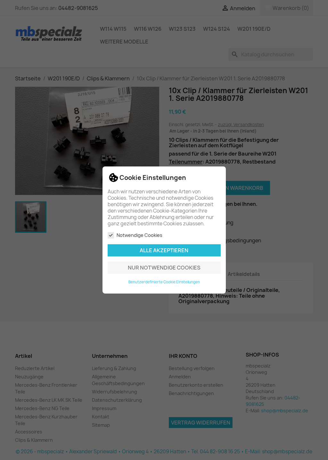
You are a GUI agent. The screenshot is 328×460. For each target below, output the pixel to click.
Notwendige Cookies (139, 235)
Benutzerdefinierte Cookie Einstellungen (164, 282)
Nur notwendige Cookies (164, 267)
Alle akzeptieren (164, 250)
